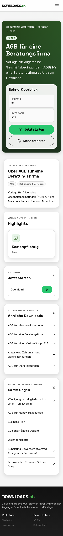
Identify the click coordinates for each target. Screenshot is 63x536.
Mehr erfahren (34, 141)
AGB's (36, 520)
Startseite (7, 520)
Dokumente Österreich (20, 26)
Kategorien (8, 525)
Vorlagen (42, 26)
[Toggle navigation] (56, 6)
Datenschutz (40, 525)
